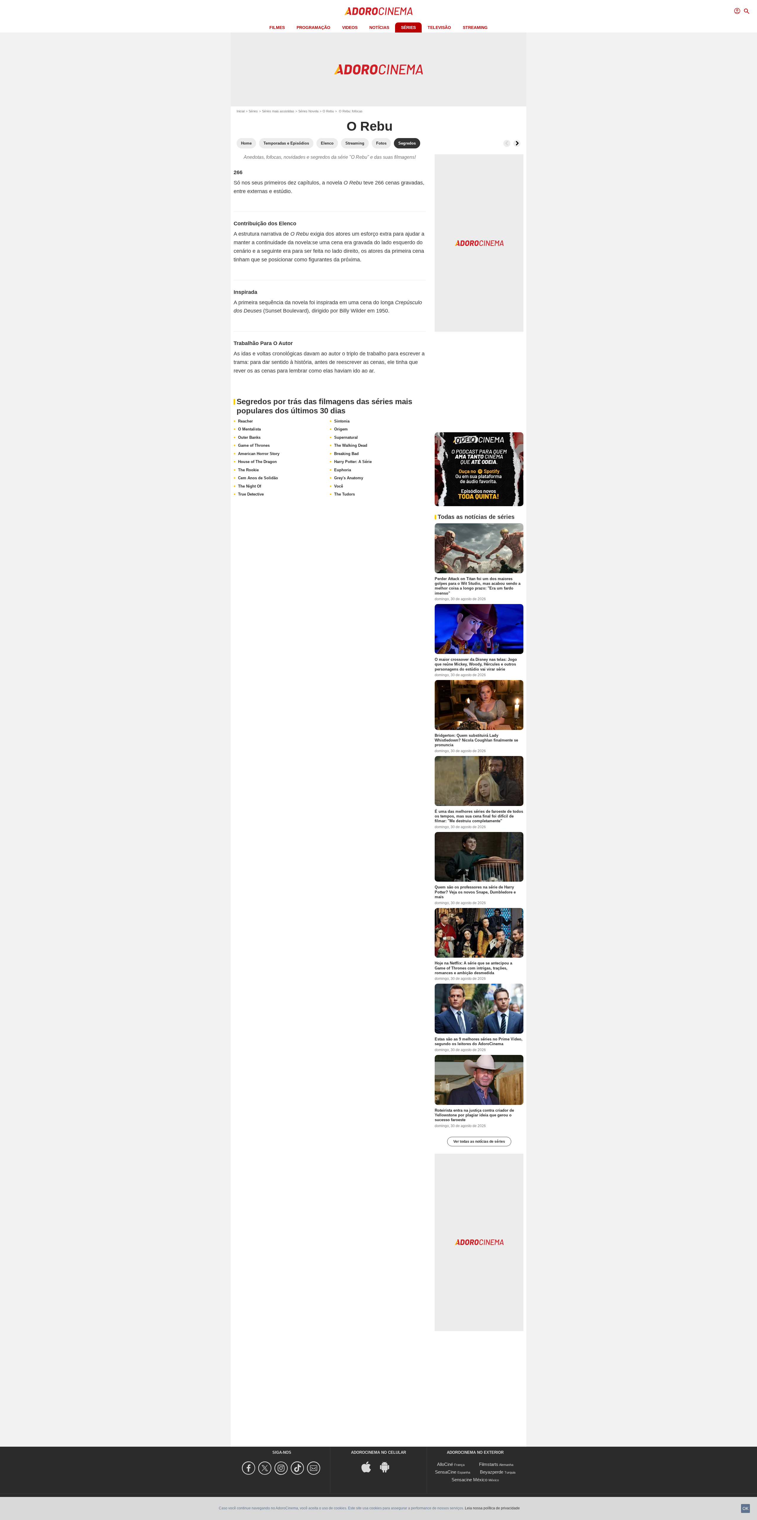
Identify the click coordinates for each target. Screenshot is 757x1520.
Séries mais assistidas (278, 111)
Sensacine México (469, 1479)
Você (338, 486)
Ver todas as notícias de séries (479, 1141)
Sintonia (342, 421)
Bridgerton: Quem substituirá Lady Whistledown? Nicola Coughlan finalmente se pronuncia (476, 740)
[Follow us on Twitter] (265, 1468)
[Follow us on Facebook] (249, 1468)
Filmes (277, 27)
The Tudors (344, 494)
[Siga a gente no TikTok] (298, 1468)
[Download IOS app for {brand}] (369, 1466)
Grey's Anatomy (348, 478)
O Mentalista (249, 429)
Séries (408, 27)
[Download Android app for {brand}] (387, 1466)
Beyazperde (491, 1471)
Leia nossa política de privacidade (492, 1508)
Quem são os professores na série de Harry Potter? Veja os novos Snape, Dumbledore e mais (475, 892)
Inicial (241, 111)
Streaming (475, 27)
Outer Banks (249, 437)
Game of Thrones (254, 445)
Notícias (379, 27)
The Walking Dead (350, 445)
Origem (341, 429)
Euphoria (342, 470)
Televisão (439, 27)
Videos (350, 27)
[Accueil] (378, 11)
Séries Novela (308, 111)
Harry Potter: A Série (353, 461)
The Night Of (249, 486)
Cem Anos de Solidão (258, 478)
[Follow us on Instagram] (281, 1468)
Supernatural (346, 437)
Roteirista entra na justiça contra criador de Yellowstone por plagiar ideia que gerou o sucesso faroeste (474, 1115)
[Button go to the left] (506, 143)
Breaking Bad (346, 453)
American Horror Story (258, 453)
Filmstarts (488, 1464)
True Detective (251, 494)
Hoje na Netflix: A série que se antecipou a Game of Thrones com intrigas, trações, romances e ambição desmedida (473, 968)
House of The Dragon (257, 461)
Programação (313, 27)
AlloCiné (445, 1464)
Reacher (245, 421)
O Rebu (328, 111)
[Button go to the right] (516, 143)
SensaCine (445, 1471)
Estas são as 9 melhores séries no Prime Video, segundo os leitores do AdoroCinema (479, 1041)
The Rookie (248, 470)
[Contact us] (314, 1468)
